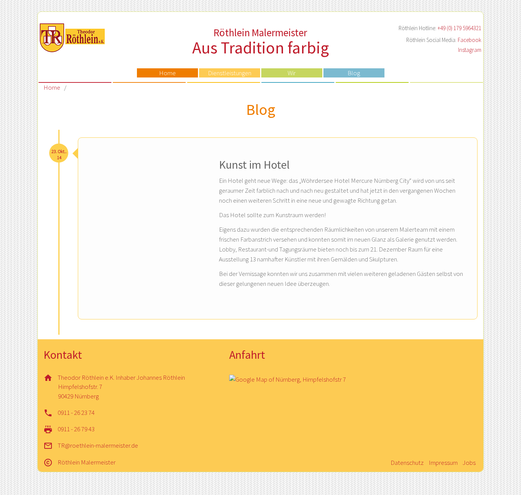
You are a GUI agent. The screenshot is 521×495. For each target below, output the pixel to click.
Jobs (469, 462)
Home (167, 73)
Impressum (443, 462)
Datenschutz (407, 462)
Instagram (469, 49)
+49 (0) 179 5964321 (459, 28)
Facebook (469, 40)
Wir (292, 73)
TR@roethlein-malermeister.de (98, 445)
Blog (353, 73)
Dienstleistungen (229, 73)
